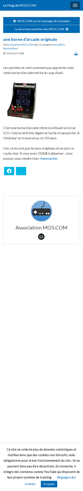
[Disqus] (41, 306)
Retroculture (10, 48)
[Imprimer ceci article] (76, 54)
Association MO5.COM (20, 44)
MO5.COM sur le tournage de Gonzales (43, 21)
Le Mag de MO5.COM (19, 5)
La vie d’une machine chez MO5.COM (39, 29)
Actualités (59, 44)
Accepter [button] (49, 484)
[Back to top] (73, 481)
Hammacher (48, 158)
